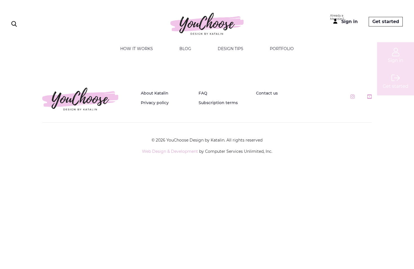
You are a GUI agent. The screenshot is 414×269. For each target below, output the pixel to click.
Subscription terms (218, 102)
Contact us (267, 93)
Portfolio (282, 48)
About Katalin (154, 93)
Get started (385, 21)
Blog (185, 48)
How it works (136, 48)
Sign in (349, 21)
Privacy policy (155, 102)
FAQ (203, 93)
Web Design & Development (170, 151)
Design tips (230, 48)
